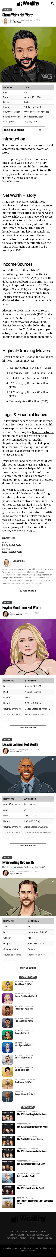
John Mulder (17, 22)
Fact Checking (12, 1238)
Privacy (23, 1238)
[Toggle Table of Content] (39, 130)
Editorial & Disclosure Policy (38, 1235)
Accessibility (22, 1231)
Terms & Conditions (44, 1238)
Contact (43, 1231)
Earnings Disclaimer (17, 1235)
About (12, 1231)
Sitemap (31, 1238)
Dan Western (17, 615)
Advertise (33, 1231)
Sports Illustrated (43, 432)
